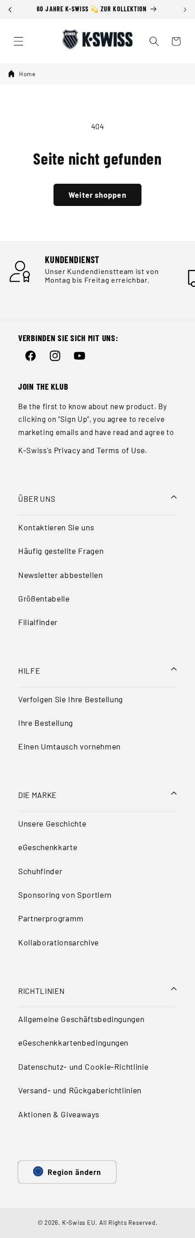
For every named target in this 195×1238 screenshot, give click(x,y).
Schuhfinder (40, 871)
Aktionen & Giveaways (58, 1114)
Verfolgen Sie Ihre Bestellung (70, 699)
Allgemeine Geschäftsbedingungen (81, 1019)
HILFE (29, 670)
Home (27, 74)
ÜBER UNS (36, 498)
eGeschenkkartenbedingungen (73, 1042)
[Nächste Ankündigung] (185, 9)
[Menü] (18, 41)
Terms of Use (121, 450)
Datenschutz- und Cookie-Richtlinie (83, 1067)
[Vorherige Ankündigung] (10, 9)
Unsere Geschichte (52, 823)
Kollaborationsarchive (58, 942)
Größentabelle (44, 598)
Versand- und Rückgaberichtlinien (79, 1090)
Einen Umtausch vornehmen (69, 746)
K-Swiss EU (79, 1222)
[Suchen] (154, 41)
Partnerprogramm (51, 918)
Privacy (67, 450)
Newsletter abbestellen (60, 575)
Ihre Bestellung (45, 723)
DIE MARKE (37, 794)
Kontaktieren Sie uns (56, 527)
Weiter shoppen (97, 194)
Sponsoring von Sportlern (65, 895)
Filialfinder (38, 622)
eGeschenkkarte (47, 847)
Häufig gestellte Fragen (60, 551)
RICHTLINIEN (41, 990)
